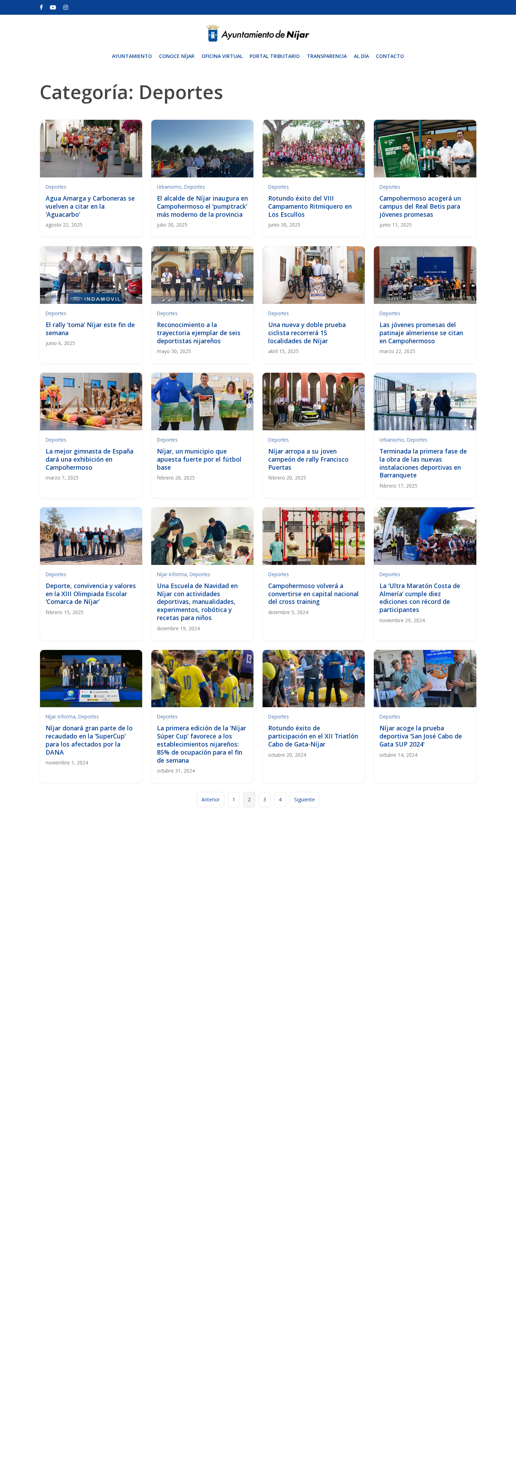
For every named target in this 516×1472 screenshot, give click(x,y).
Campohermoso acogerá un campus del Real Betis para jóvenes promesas (420, 206)
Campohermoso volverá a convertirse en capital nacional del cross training (313, 593)
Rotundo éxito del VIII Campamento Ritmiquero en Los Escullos (310, 206)
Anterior (210, 799)
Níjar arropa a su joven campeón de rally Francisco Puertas (308, 459)
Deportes (56, 186)
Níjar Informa (172, 574)
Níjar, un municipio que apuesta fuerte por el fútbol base (199, 459)
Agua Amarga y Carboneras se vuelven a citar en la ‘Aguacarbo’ (90, 206)
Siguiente (304, 799)
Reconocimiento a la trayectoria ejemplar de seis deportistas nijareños (198, 332)
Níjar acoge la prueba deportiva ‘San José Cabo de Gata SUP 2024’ (420, 736)
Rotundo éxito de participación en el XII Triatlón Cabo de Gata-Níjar (313, 736)
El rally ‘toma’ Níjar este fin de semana (90, 328)
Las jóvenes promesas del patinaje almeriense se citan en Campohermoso (421, 332)
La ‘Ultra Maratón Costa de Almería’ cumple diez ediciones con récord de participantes (419, 597)
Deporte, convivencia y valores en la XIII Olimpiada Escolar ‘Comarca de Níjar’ (91, 593)
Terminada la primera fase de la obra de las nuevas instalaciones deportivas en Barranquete (423, 463)
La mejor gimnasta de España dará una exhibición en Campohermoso (89, 459)
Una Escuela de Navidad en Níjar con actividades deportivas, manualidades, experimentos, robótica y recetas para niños (197, 601)
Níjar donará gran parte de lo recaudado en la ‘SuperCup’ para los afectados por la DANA (89, 740)
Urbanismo (169, 186)
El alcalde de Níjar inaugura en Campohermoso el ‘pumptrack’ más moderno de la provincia (202, 206)
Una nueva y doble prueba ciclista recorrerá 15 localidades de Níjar (307, 332)
